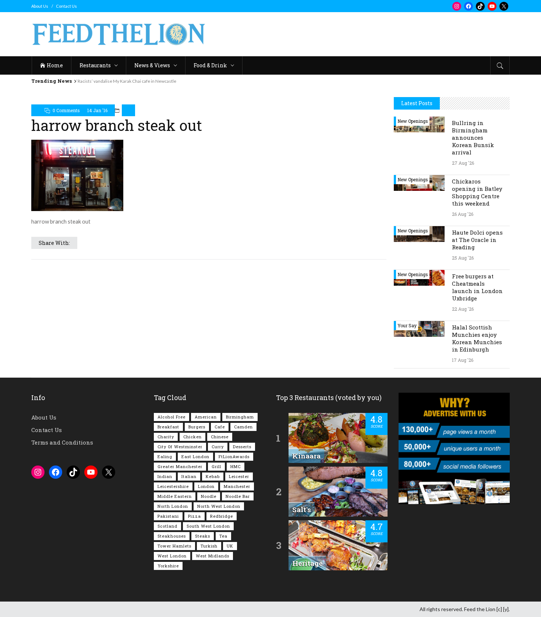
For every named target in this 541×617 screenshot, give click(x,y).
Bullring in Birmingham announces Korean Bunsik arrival (473, 137)
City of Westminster (180, 446)
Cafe (220, 426)
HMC (235, 466)
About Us (39, 6)
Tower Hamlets (174, 546)
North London (173, 506)
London (206, 486)
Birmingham (240, 417)
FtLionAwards (234, 456)
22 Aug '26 (463, 309)
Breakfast (168, 426)
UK (230, 546)
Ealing (165, 456)
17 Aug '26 (462, 360)
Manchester (237, 486)
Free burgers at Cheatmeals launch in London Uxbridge (477, 287)
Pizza (194, 516)
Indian (165, 476)
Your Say (407, 325)
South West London (208, 526)
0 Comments (66, 110)
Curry (218, 446)
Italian (189, 476)
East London (195, 456)
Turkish (209, 546)
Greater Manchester (180, 466)
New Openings (412, 121)
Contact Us (66, 6)
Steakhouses (172, 536)
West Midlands (212, 556)
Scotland (167, 526)
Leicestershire (173, 486)
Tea (223, 536)
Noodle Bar (238, 496)
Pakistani (168, 516)
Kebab (213, 476)
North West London (218, 506)
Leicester (239, 476)
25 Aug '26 (463, 258)
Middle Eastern (175, 496)
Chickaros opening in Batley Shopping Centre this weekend (477, 192)
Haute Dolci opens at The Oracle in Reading (477, 240)
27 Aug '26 (463, 163)
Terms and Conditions (62, 442)
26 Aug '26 (462, 214)
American (206, 417)
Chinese (220, 436)
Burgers (196, 426)
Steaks (202, 536)
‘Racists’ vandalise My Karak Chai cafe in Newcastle (126, 81)
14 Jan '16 (97, 110)
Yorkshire (168, 565)
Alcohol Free (171, 417)
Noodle (208, 496)
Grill (216, 466)
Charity (166, 436)
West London (172, 556)
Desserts (242, 446)
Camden (243, 426)
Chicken (192, 436)
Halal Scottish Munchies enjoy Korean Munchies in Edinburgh (477, 338)
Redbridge (221, 516)
